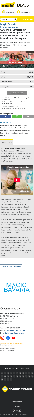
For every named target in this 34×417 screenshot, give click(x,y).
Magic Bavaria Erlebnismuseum (9, 25)
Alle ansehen (24, 368)
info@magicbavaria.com (14, 333)
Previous (4, 57)
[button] (5, 116)
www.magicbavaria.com (16, 330)
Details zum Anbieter (11, 266)
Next (29, 56)
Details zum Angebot (6, 142)
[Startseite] (17, 5)
